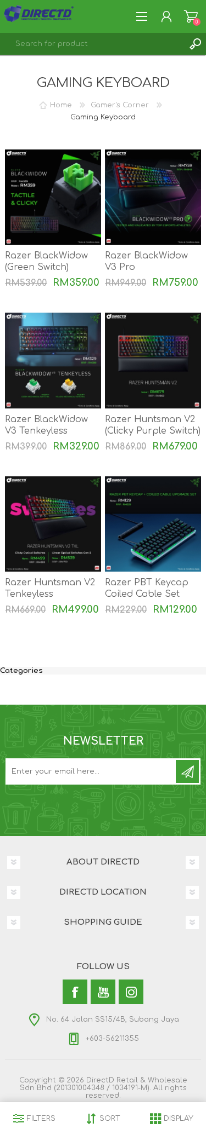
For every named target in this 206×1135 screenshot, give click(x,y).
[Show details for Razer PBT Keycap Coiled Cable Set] (153, 524)
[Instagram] (131, 992)
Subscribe (187, 771)
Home (61, 105)
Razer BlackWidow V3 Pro (146, 261)
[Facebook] (75, 992)
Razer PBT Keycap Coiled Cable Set (146, 588)
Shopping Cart (191, 16)
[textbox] (92, 44)
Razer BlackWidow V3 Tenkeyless (46, 425)
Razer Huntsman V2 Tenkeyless (50, 588)
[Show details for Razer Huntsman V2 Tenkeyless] (53, 524)
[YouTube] (103, 992)
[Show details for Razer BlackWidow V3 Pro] (153, 197)
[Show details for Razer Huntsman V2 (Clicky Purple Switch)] (153, 360)
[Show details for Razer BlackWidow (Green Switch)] (53, 197)
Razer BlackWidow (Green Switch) (46, 261)
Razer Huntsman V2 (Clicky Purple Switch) (153, 425)
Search (195, 44)
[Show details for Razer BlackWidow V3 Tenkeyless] (53, 360)
